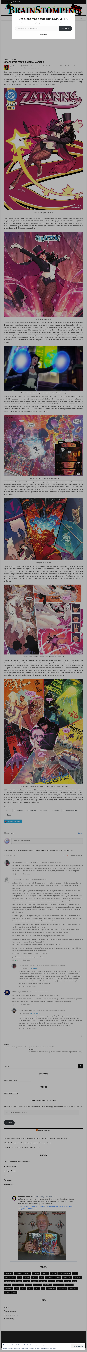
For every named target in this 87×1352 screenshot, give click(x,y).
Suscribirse (65, 28)
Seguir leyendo (43, 34)
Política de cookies (51, 1348)
